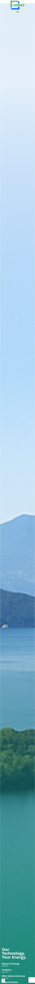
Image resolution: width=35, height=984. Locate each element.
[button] (17, 11)
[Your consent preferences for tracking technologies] (3, 981)
